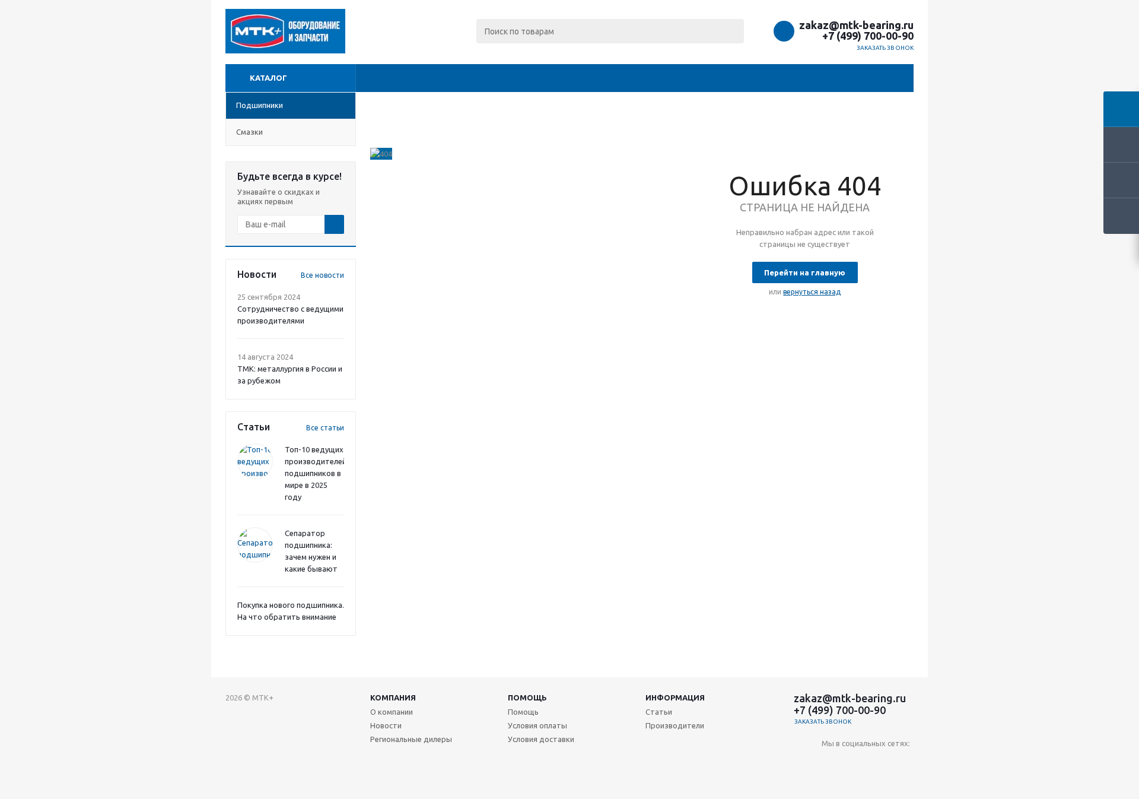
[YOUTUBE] (855, 763)
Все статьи (325, 428)
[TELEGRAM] (879, 763)
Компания (393, 697)
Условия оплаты (537, 725)
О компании (391, 712)
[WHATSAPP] (904, 763)
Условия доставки (541, 739)
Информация (675, 697)
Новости (386, 725)
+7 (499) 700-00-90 (868, 35)
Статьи (658, 712)
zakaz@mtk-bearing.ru (856, 25)
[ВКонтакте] (831, 763)
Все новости (322, 275)
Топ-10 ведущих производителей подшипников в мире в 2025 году (315, 473)
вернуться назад (812, 292)
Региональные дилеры (411, 739)
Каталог (268, 78)
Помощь (527, 697)
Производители (674, 725)
